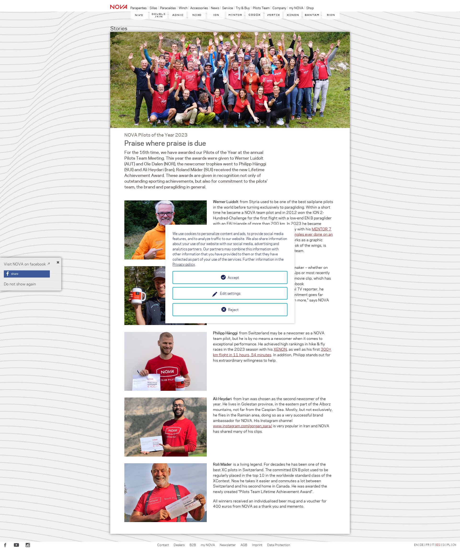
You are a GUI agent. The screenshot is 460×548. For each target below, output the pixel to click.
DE (422, 545)
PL (448, 545)
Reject (233, 309)
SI (443, 545)
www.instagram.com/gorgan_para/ (242, 425)
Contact (163, 544)
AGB (244, 544)
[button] (27, 274)
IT (433, 545)
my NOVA (208, 544)
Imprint (257, 544)
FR (428, 545)
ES (438, 545)
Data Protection (278, 544)
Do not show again (20, 284)
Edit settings (230, 293)
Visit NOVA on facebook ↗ (27, 263)
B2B (193, 544)
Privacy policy (183, 264)
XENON (280, 349)
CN (454, 545)
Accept (233, 277)
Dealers (179, 544)
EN (416, 545)
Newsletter (228, 544)
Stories (118, 27)
